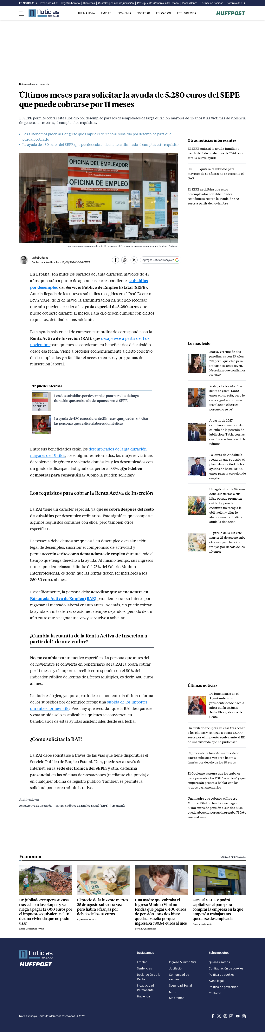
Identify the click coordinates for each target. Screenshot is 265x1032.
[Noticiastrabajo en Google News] (243, 1016)
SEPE (172, 991)
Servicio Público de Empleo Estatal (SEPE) (82, 805)
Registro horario (70, 3)
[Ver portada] (44, 13)
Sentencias (144, 968)
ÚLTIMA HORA (86, 13)
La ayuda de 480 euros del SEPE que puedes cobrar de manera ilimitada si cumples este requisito (100, 144)
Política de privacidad (223, 987)
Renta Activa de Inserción (35, 805)
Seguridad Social (180, 985)
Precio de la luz (49, 3)
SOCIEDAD (143, 13)
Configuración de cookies (226, 968)
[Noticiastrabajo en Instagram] (225, 1016)
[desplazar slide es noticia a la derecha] (244, 3)
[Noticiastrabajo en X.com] (218, 1016)
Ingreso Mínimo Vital (183, 962)
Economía (118, 805)
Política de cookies (221, 974)
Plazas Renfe (189, 3)
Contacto (215, 993)
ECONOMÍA (124, 13)
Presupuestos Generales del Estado (158, 3)
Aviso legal (216, 981)
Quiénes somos (219, 962)
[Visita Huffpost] (231, 13)
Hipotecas (89, 3)
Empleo (142, 962)
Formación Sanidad (211, 3)
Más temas (176, 998)
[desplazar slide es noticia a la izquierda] (36, 3)
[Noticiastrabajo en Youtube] (237, 1016)
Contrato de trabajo (238, 3)
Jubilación (176, 968)
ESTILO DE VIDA (186, 13)
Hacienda (143, 996)
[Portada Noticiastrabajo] (36, 954)
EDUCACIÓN (163, 13)
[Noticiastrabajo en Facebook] (212, 1016)
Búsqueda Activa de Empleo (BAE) (63, 598)
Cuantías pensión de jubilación (116, 3)
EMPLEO (106, 13)
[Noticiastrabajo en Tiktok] (231, 1016)
